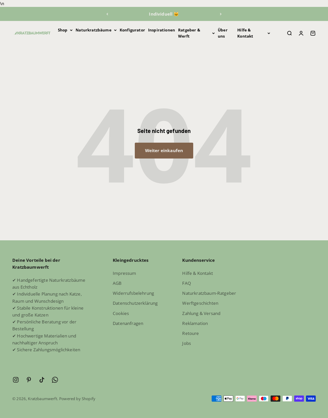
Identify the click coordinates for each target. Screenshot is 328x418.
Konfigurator (132, 29)
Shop (63, 29)
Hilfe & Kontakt (245, 33)
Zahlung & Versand (201, 313)
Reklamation (195, 323)
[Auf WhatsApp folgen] (55, 379)
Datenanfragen (128, 323)
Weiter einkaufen (164, 150)
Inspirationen (161, 29)
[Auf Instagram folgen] (15, 379)
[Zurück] (107, 13)
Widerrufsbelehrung (133, 293)
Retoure (190, 333)
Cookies (121, 313)
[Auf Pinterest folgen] (28, 379)
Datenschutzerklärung (135, 303)
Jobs (186, 343)
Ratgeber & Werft (189, 33)
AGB (117, 283)
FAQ (186, 283)
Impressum (124, 273)
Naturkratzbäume (93, 29)
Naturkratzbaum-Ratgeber (209, 293)
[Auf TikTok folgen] (41, 379)
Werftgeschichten (200, 303)
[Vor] (221, 13)
